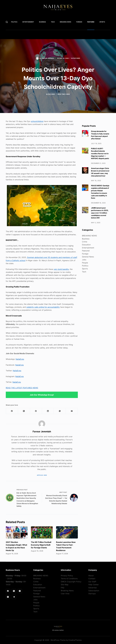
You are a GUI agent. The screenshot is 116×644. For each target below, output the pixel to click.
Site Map (64, 584)
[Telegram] (14, 597)
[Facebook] (12, 411)
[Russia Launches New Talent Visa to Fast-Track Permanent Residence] (67, 532)
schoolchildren (37, 121)
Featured (90, 22)
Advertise (92, 587)
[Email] (72, 411)
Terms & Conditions (69, 578)
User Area (65, 593)
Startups (92, 593)
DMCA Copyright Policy (71, 581)
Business (42, 22)
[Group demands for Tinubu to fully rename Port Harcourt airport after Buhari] (85, 133)
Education (86, 245)
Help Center (93, 584)
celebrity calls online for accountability (43, 307)
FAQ (62, 587)
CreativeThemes (75, 640)
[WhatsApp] (60, 411)
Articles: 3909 (42, 475)
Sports (102, 22)
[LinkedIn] (48, 411)
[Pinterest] (36, 411)
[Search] (7, 22)
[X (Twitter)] (24, 411)
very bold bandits (61, 269)
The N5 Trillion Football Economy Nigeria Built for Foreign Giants (41, 545)
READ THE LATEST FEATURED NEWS (22, 388)
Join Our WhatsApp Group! (42, 395)
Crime (84, 242)
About (91, 575)
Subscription (93, 590)
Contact (91, 578)
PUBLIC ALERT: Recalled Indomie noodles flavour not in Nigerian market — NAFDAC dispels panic (100, 153)
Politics (14, 22)
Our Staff (92, 581)
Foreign (79, 22)
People (85, 263)
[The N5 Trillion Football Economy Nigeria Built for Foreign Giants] (42, 532)
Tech (53, 22)
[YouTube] (8, 597)
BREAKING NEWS (65, 22)
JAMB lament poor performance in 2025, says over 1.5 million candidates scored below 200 (99, 213)
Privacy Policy (67, 575)
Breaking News (67, 590)
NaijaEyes (20, 359)
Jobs (84, 260)
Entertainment (28, 22)
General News (88, 257)
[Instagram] (20, 591)
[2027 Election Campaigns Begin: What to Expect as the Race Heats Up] (17, 532)
